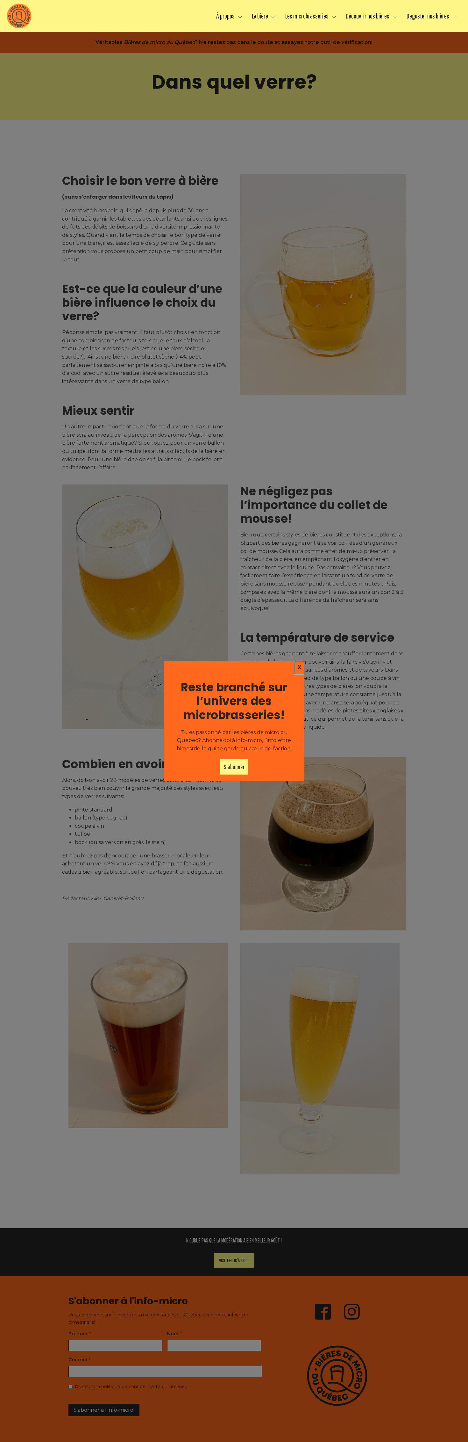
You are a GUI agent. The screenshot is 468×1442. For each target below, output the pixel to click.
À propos (225, 16)
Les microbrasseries (307, 16)
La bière (260, 16)
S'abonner (234, 766)
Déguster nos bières (428, 16)
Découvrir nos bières (367, 16)
